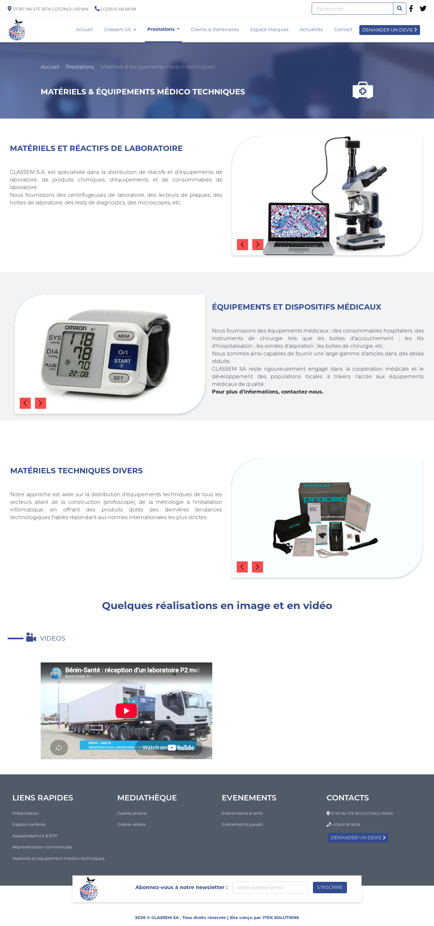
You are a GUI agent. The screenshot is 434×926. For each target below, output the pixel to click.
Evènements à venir (242, 813)
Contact (344, 29)
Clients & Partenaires (216, 29)
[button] (242, 244)
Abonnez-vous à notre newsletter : (181, 887)
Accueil (85, 29)
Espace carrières (29, 824)
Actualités (312, 29)
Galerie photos (132, 813)
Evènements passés (242, 824)
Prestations (161, 29)
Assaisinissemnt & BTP (34, 835)
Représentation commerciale (42, 846)
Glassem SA (118, 29)
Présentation (25, 813)
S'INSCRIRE (330, 887)
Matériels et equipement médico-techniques (58, 858)
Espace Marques (270, 29)
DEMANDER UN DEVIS (388, 30)
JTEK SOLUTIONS (280, 917)
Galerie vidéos (131, 824)
